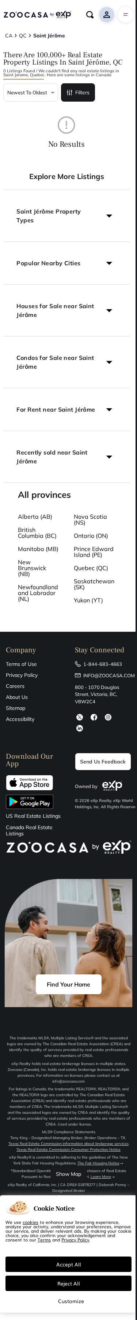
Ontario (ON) (91, 535)
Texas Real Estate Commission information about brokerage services (68, 1143)
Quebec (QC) (91, 568)
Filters (82, 92)
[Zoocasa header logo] (37, 14)
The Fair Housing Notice (98, 1163)
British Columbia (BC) (37, 532)
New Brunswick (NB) (32, 567)
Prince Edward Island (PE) (94, 551)
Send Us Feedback (103, 761)
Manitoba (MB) (38, 549)
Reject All (68, 1283)
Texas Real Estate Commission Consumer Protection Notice (68, 1149)
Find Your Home (68, 984)
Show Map (68, 1174)
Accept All (68, 1264)
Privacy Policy (22, 675)
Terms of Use (21, 664)
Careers (15, 686)
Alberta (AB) (35, 516)
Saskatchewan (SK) (94, 584)
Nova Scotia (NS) (90, 519)
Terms (44, 1239)
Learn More (101, 1176)
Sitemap (15, 708)
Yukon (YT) (88, 600)
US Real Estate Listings (33, 816)
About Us (17, 697)
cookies (30, 1222)
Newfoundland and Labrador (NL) (38, 592)
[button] (66, 216)
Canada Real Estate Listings (29, 830)
